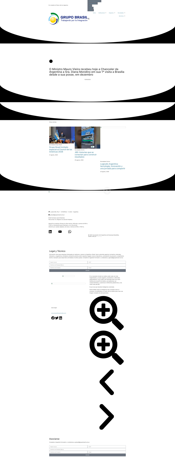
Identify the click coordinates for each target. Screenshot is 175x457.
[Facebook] (53, 318)
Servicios (121, 16)
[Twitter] (56, 318)
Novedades (121, 13)
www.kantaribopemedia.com (58, 313)
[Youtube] (60, 231)
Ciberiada (99, 236)
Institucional (102, 13)
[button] (89, 19)
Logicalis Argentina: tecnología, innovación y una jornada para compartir (112, 166)
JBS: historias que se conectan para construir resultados (86, 154)
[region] (87, 243)
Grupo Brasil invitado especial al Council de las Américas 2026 (60, 149)
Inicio (94, 13)
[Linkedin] (50, 231)
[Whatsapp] (69, 231)
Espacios (111, 13)
